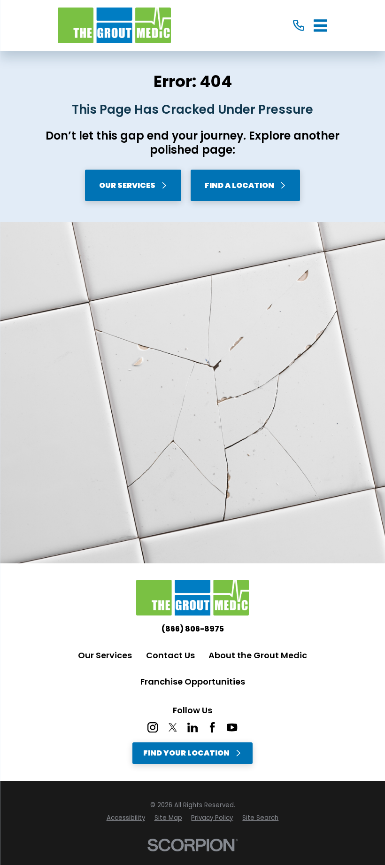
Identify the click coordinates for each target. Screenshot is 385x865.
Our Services (127, 185)
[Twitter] (173, 727)
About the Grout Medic (257, 655)
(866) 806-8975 (193, 629)
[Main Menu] (320, 25)
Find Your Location (186, 753)
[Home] (114, 25)
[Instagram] (152, 727)
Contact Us (170, 655)
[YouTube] (232, 727)
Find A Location (239, 185)
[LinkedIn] (192, 727)
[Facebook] (212, 727)
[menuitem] (126, 818)
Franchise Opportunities (192, 681)
